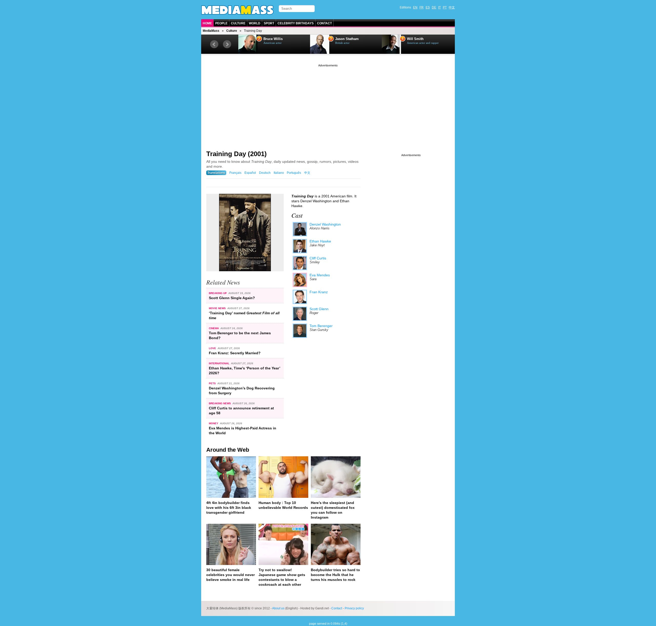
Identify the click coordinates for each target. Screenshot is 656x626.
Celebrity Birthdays (296, 23)
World (254, 23)
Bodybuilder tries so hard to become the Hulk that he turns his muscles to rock (335, 575)
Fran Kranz (319, 292)
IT (439, 7)
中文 (452, 7)
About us (278, 608)
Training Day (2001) (236, 154)
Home (207, 23)
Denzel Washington (325, 224)
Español (250, 173)
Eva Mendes (320, 275)
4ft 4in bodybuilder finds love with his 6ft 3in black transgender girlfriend (228, 507)
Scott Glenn (319, 309)
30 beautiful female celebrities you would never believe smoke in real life (230, 575)
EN (415, 7)
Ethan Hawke (320, 241)
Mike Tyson (416, 39)
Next (227, 44)
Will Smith (343, 39)
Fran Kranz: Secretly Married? (235, 353)
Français (235, 173)
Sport (269, 23)
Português (294, 173)
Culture (238, 23)
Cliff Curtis (318, 258)
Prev (214, 44)
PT (445, 7)
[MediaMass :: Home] (237, 10)
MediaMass (211, 31)
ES (428, 7)
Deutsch (265, 173)
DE (434, 7)
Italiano (279, 173)
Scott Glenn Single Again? (232, 298)
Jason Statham (275, 39)
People (221, 23)
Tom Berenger (321, 326)
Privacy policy (354, 608)
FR (421, 7)
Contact (324, 23)
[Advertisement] (328, 104)
